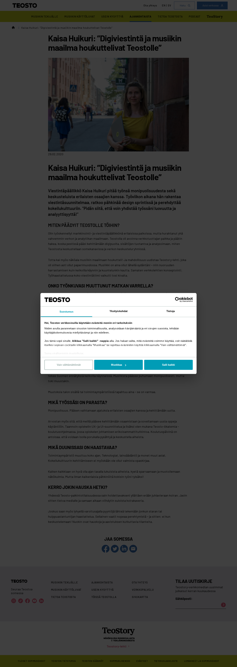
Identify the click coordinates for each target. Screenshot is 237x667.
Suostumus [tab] (67, 311)
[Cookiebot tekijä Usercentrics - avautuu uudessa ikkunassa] (177, 299)
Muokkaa (116, 364)
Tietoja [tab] (170, 311)
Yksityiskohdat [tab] (118, 311)
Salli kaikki (168, 364)
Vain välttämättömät (69, 364)
